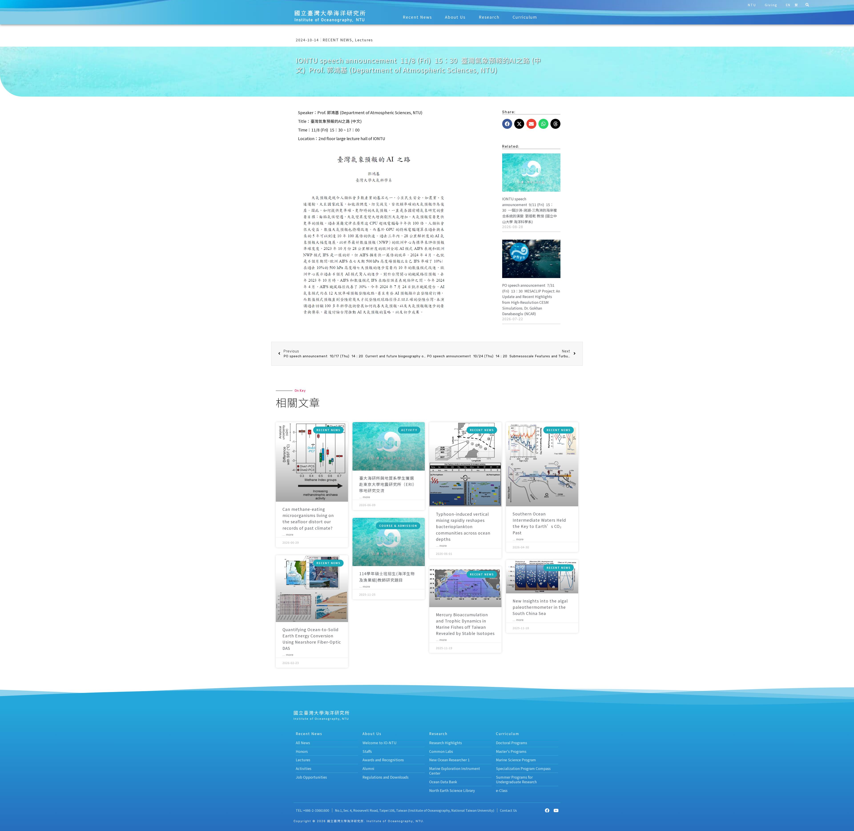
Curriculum (525, 17)
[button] (807, 5)
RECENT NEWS (337, 39)
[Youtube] (556, 810)
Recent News (417, 17)
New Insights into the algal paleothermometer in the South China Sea (540, 607)
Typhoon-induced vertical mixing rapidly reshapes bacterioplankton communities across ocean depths (463, 526)
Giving (771, 4)
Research (489, 17)
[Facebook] (547, 810)
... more (287, 534)
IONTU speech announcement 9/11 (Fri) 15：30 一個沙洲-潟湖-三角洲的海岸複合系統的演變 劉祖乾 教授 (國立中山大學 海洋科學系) (529, 210)
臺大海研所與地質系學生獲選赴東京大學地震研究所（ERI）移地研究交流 (388, 484)
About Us (455, 17)
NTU (752, 4)
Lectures (364, 39)
